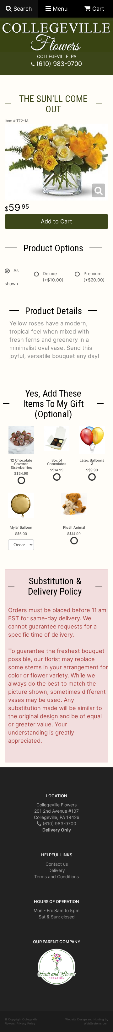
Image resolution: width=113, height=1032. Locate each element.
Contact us (57, 864)
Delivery (56, 870)
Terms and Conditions (56, 876)
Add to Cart (56, 221)
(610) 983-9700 (59, 63)
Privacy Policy (26, 1023)
